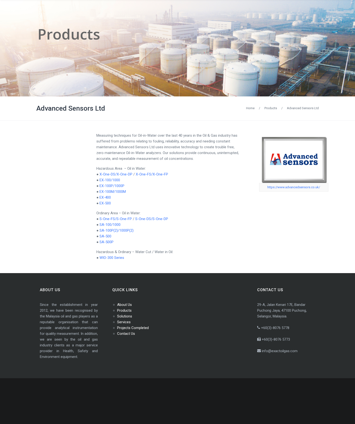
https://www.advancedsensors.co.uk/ (293, 187)
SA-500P (106, 242)
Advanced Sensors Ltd (70, 108)
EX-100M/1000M (112, 191)
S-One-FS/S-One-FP (115, 219)
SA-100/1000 (110, 224)
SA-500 (105, 236)
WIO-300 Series (111, 258)
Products (270, 108)
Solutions (124, 316)
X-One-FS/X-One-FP (152, 174)
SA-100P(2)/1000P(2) (116, 230)
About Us (124, 305)
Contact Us (126, 333)
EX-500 (105, 203)
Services (124, 322)
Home (250, 108)
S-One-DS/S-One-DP (151, 219)
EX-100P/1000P (111, 186)
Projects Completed (133, 328)
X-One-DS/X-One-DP (115, 174)
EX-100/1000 (109, 180)
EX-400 (105, 197)
